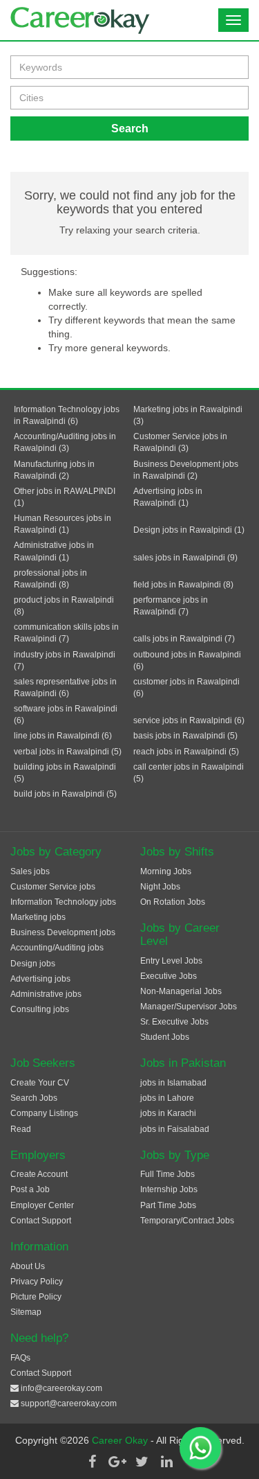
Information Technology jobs (63, 902)
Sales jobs (30, 871)
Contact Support (40, 1220)
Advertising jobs (40, 979)
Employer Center (42, 1205)
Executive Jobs (168, 976)
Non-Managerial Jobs (181, 991)
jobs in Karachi (168, 1113)
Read (20, 1129)
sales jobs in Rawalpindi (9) (185, 558)
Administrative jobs (45, 994)
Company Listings (44, 1113)
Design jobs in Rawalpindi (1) (188, 530)
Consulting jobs (39, 1009)
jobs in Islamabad (173, 1083)
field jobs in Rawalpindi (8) (183, 585)
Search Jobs (33, 1098)
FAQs (20, 1358)
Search (129, 128)
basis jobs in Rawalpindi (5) (185, 736)
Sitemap (25, 1312)
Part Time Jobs (168, 1205)
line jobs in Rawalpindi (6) (63, 736)
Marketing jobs (38, 917)
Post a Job (30, 1189)
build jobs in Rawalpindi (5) (65, 794)
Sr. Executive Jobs (174, 1022)
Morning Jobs (165, 871)
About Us (27, 1266)
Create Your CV (39, 1083)
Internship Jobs (169, 1189)
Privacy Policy (36, 1281)
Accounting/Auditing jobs (57, 948)
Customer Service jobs (52, 887)
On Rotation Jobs (172, 902)
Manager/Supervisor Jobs (188, 1006)
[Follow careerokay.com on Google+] (117, 1461)
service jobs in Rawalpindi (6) (188, 720)
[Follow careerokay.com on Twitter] (142, 1461)
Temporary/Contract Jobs (187, 1220)
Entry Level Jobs (171, 961)
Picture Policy (35, 1297)
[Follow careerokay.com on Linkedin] (167, 1461)
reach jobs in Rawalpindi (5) (186, 751)
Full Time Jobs (167, 1174)
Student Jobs (164, 1037)
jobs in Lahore (167, 1098)
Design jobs (32, 963)
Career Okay (121, 1440)
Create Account (39, 1174)
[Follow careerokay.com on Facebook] (92, 1461)
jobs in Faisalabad (174, 1129)
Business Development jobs (62, 932)
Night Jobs (160, 887)
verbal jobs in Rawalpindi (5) (68, 751)
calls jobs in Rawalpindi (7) (184, 639)
